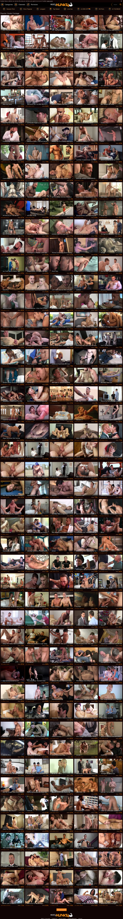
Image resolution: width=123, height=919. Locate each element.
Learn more (50, 1)
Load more (61, 909)
